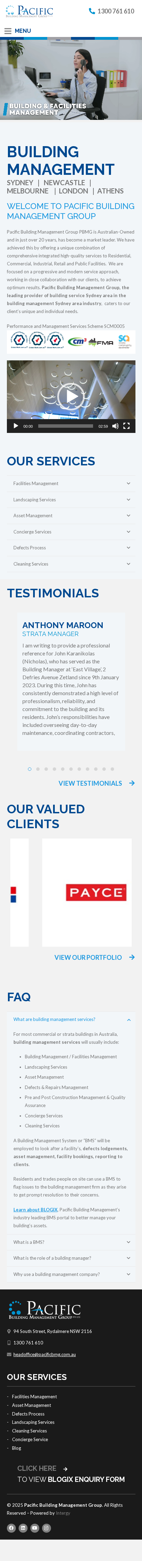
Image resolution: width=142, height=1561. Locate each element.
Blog (16, 1448)
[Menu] (8, 31)
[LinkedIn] (23, 1528)
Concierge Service (30, 1439)
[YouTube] (34, 1528)
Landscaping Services (33, 1422)
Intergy (63, 1513)
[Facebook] (11, 1528)
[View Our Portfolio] (128, 958)
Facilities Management (34, 1396)
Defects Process (28, 1414)
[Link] (29, 11)
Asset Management (31, 1405)
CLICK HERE (37, 1468)
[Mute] (115, 426)
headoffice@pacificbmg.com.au (44, 1354)
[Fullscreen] (126, 426)
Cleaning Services (29, 1431)
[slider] (65, 426)
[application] (71, 396)
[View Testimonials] (128, 784)
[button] (71, 396)
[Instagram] (46, 1528)
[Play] (15, 426)
